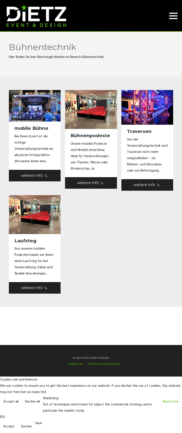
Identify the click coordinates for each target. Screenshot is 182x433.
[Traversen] (147, 107)
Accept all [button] (10, 402)
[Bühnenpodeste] (91, 109)
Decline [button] (26, 426)
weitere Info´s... (34, 175)
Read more (171, 402)
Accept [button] (8, 426)
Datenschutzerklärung (25, 330)
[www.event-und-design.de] (36, 15)
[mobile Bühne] (35, 106)
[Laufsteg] (35, 214)
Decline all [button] (32, 402)
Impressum (17, 322)
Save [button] (38, 423)
